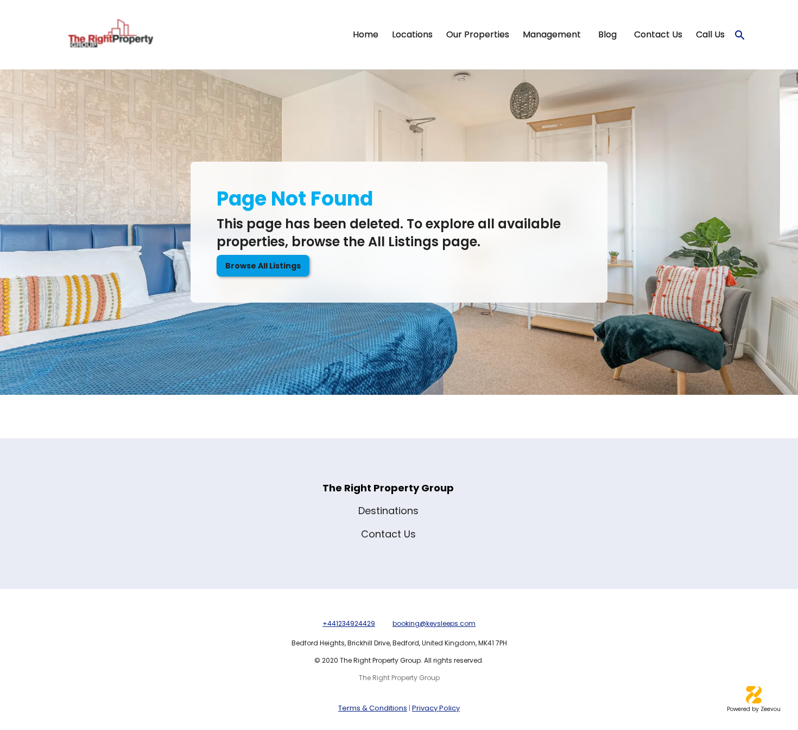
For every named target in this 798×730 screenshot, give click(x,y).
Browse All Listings (263, 265)
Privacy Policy (436, 708)
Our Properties (477, 34)
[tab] (365, 35)
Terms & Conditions (372, 708)
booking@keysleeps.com (434, 623)
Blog (607, 34)
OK (737, 675)
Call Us (710, 34)
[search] (739, 35)
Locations (412, 34)
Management (552, 34)
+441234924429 (348, 623)
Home (365, 34)
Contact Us (658, 34)
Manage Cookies (659, 675)
